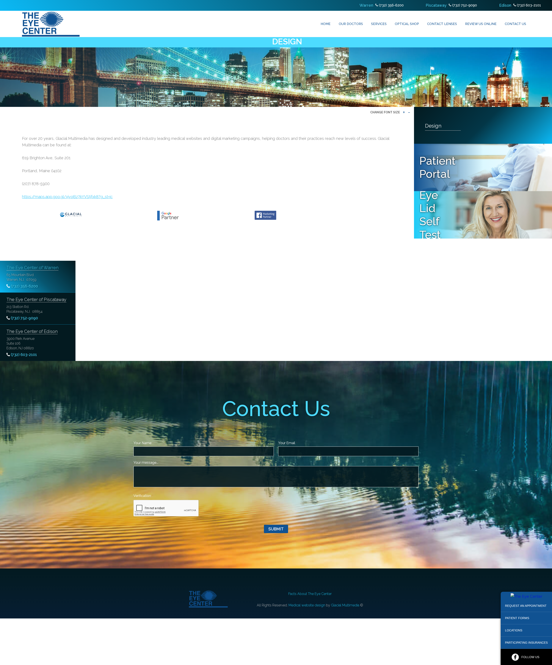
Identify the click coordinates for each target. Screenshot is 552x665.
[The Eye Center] (526, 596)
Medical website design (307, 605)
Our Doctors (351, 24)
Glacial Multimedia (345, 605)
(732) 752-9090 (464, 5)
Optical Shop (407, 24)
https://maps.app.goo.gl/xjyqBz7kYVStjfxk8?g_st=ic (67, 196)
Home (326, 24)
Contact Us (515, 24)
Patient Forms (517, 618)
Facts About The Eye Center (310, 594)
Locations (513, 630)
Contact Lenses (442, 24)
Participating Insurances (526, 642)
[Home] (51, 24)
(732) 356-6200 (391, 5)
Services (379, 24)
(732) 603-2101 (529, 5)
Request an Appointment (526, 605)
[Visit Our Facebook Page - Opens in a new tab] (515, 657)
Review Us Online (481, 24)
